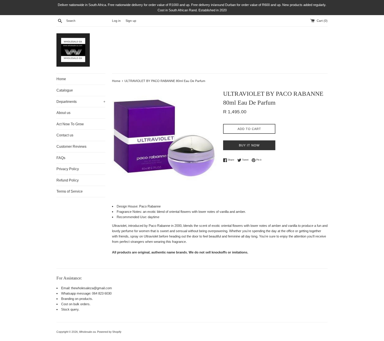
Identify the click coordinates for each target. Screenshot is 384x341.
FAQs (60, 158)
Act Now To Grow (70, 124)
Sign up (131, 20)
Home (61, 79)
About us (63, 113)
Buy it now (249, 145)
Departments (80, 102)
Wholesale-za (87, 331)
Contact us (64, 135)
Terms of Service (69, 191)
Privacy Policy (67, 169)
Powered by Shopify (109, 331)
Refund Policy (67, 180)
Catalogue (64, 90)
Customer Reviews (71, 146)
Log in (116, 20)
